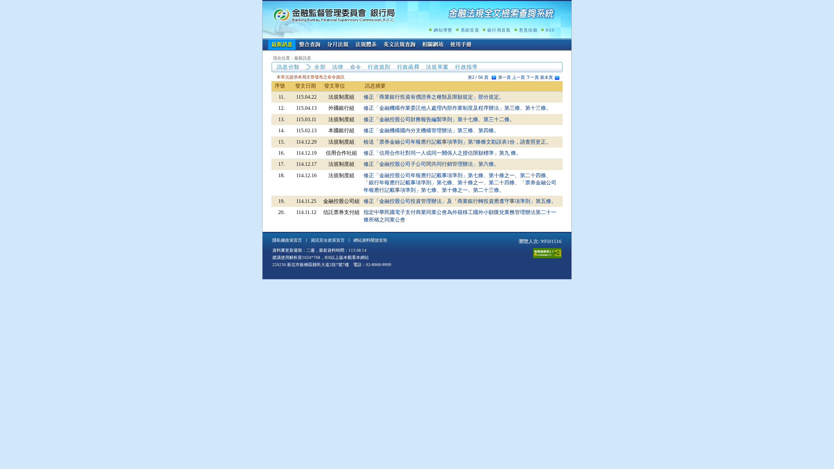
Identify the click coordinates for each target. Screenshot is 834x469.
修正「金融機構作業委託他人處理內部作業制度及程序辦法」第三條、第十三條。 (457, 108)
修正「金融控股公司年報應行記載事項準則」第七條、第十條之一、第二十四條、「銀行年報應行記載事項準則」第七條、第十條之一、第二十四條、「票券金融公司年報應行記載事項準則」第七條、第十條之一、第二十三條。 (460, 183)
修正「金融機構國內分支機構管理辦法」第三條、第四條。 (431, 130)
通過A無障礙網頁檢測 (547, 253)
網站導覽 (443, 30)
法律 (338, 67)
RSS (550, 30)
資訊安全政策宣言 (328, 240)
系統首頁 (470, 30)
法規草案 (437, 67)
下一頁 (532, 77)
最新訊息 (282, 44)
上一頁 (518, 77)
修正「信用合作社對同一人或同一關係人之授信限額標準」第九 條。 (442, 153)
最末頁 (546, 77)
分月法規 (338, 44)
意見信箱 (528, 30)
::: (264, 41)
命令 (356, 67)
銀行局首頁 (499, 30)
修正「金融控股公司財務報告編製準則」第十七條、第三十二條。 (439, 119)
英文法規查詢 (399, 44)
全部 (320, 67)
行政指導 (466, 67)
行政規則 (379, 67)
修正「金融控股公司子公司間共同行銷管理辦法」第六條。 (431, 164)
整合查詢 (310, 44)
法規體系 (366, 44)
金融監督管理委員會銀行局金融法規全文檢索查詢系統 (334, 14)
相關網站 (433, 44)
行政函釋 (408, 67)
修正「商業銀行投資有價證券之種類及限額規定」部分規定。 (434, 97)
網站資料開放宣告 (370, 240)
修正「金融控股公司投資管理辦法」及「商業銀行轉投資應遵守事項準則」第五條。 (460, 201)
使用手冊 (461, 44)
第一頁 (504, 77)
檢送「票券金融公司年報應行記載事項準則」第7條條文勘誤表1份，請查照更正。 (457, 142)
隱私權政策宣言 (287, 240)
